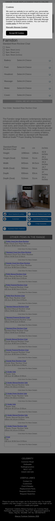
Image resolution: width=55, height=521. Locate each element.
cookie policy (11, 23)
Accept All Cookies (16, 33)
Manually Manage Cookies (17, 27)
